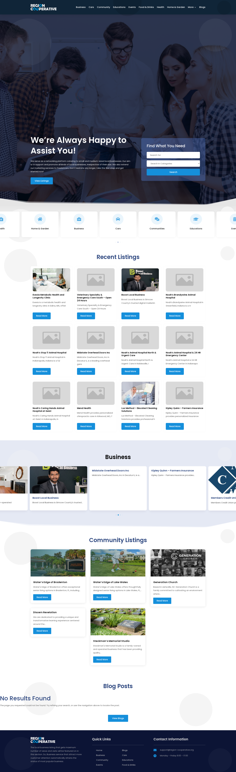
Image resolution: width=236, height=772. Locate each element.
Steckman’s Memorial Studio (111, 641)
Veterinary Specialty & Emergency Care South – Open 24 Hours (94, 297)
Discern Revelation (45, 612)
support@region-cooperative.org (177, 749)
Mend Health (84, 408)
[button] (115, 242)
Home (99, 750)
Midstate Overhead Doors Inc (93, 352)
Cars (91, 7)
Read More (41, 315)
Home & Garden (176, 7)
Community (103, 7)
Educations (119, 7)
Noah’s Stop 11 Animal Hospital (49, 352)
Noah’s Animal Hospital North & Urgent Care (138, 354)
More (191, 7)
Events (132, 7)
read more (42, 597)
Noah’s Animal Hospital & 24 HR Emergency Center (183, 354)
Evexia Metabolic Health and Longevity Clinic (48, 296)
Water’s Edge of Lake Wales (110, 582)
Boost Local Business (133, 294)
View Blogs (118, 718)
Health (160, 7)
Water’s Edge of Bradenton (50, 582)
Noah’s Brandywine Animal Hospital (180, 296)
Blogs (202, 7)
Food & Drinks (146, 7)
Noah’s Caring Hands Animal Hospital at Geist (48, 410)
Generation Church (165, 582)
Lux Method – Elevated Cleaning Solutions (139, 410)
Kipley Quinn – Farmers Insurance (184, 408)
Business (81, 7)
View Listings (42, 180)
